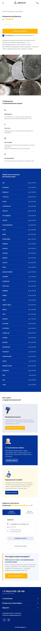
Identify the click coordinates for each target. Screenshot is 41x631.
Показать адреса (11, 460)
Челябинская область (20, 505)
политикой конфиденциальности (24, 35)
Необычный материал (16, 576)
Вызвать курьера (11, 492)
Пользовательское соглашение (11, 613)
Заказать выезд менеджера (15, 428)
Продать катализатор (20, 31)
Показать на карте (20, 538)
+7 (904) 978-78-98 (15, 530)
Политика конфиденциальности (11, 615)
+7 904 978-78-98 (13, 591)
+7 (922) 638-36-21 (15, 532)
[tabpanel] (20, 75)
